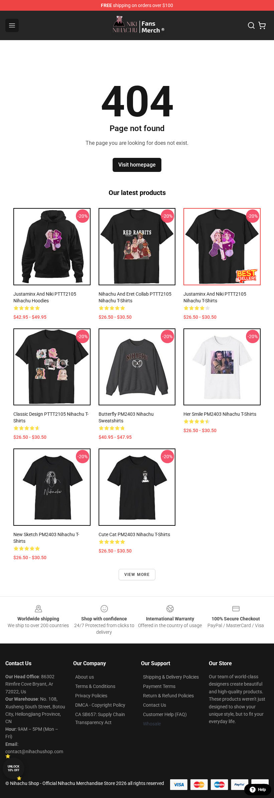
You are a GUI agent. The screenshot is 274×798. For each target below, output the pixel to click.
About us (84, 677)
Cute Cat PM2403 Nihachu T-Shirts (134, 534)
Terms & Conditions (95, 686)
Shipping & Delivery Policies (171, 677)
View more (137, 574)
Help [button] (262, 789)
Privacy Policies (91, 695)
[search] (251, 25)
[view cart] (262, 25)
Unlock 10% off (13, 768)
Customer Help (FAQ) (165, 714)
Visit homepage (137, 165)
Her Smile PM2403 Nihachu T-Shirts (219, 414)
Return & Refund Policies (168, 695)
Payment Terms (159, 686)
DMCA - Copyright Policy (100, 705)
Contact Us (154, 705)
